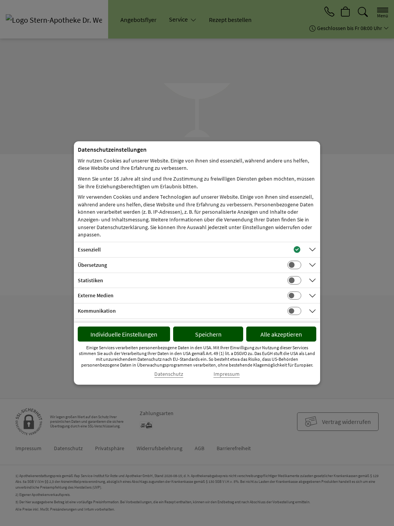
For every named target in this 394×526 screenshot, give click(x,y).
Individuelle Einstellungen (123, 334)
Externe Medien (96, 295)
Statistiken (90, 280)
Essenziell (89, 249)
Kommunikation (97, 310)
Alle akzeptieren (281, 334)
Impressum (227, 374)
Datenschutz (168, 374)
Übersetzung (92, 264)
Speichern (208, 334)
